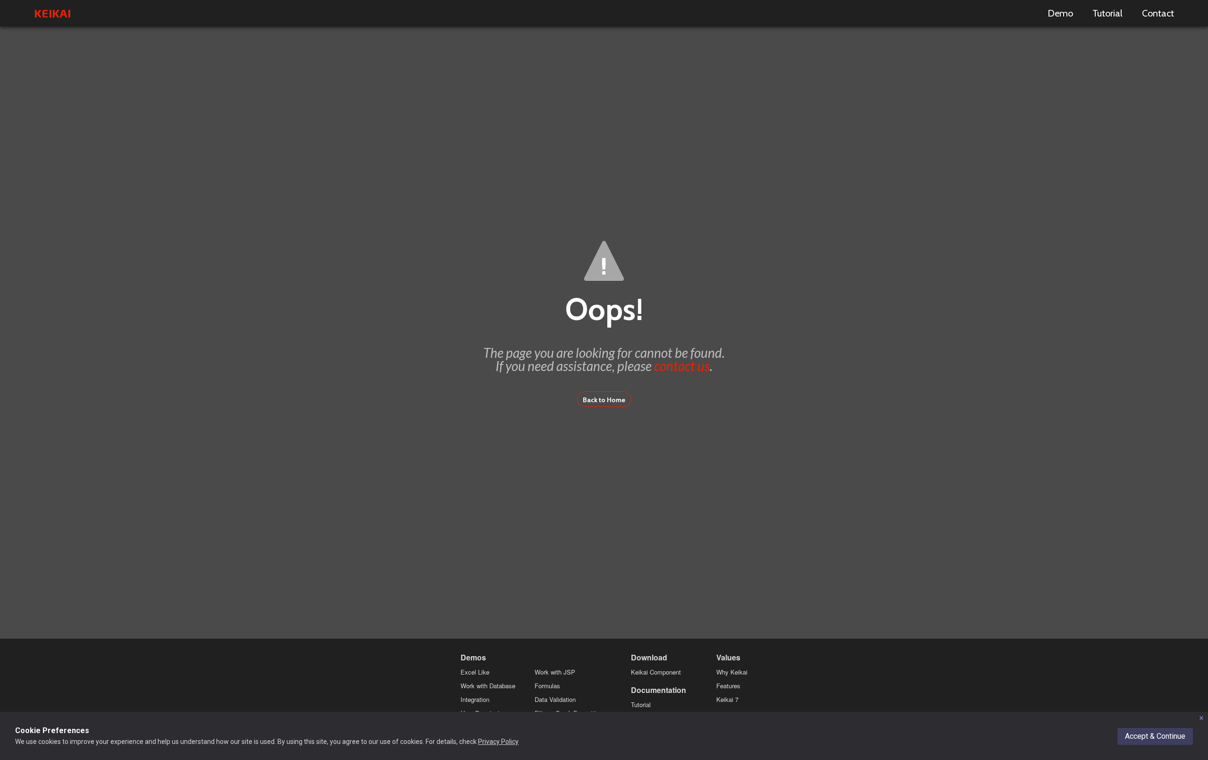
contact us (682, 366)
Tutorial (1107, 13)
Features (728, 685)
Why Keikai (731, 671)
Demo (1060, 13)
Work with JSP (555, 671)
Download (649, 657)
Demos (473, 657)
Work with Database (488, 685)
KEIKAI (52, 13)
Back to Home (604, 400)
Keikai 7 (727, 699)
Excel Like (475, 671)
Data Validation (555, 699)
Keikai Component (656, 671)
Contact (1158, 13)
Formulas (547, 685)
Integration (475, 699)
